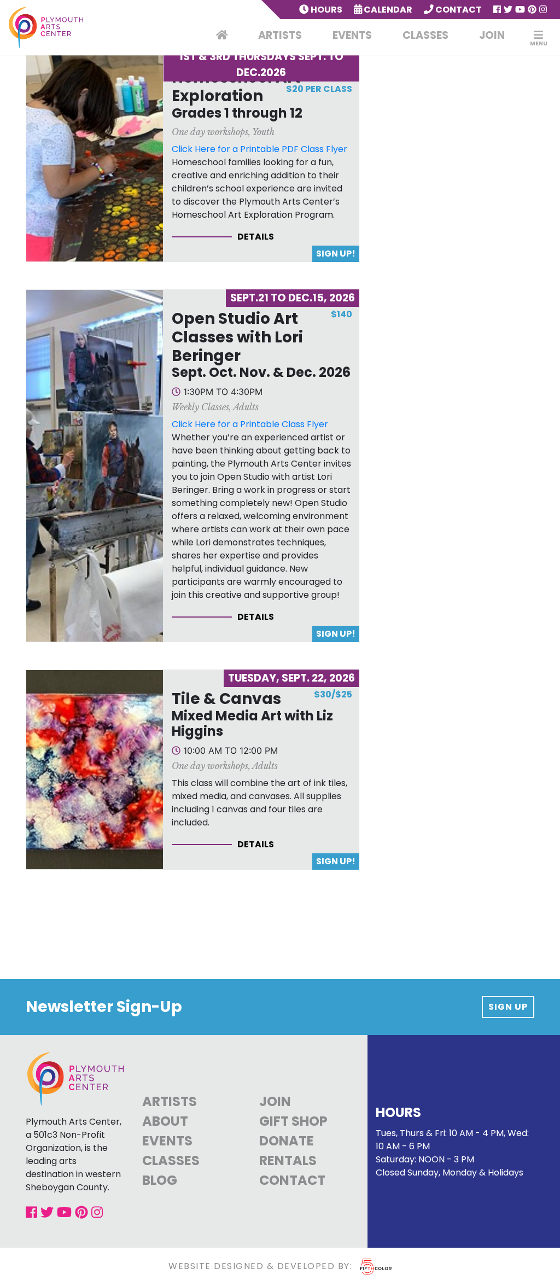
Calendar (387, 9)
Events (352, 35)
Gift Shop (293, 1121)
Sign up (508, 1006)
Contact (458, 9)
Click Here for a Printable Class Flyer (250, 424)
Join (492, 35)
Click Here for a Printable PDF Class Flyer (259, 149)
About (165, 1121)
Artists (280, 35)
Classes (425, 35)
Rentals (288, 1160)
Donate (286, 1141)
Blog (159, 1180)
